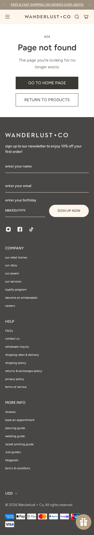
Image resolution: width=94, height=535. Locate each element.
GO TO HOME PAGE (47, 82)
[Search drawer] (76, 16)
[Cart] (86, 16)
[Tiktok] (31, 229)
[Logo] (47, 17)
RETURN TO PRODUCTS (47, 99)
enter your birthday (20, 200)
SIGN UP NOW (68, 211)
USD (9, 493)
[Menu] (10, 16)
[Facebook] (20, 229)
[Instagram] (8, 229)
